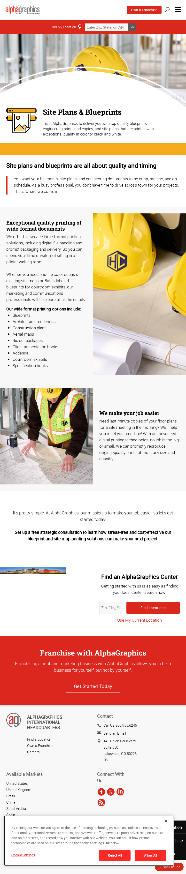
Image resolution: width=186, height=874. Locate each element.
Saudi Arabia (16, 808)
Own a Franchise (144, 10)
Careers (33, 751)
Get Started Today (93, 686)
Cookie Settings (23, 855)
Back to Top (171, 867)
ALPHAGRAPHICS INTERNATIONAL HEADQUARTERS (44, 722)
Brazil (10, 795)
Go (132, 27)
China (10, 802)
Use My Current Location (139, 620)
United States (17, 783)
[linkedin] (120, 792)
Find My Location (63, 27)
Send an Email (114, 733)
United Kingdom (18, 789)
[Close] (166, 821)
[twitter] (111, 792)
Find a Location (39, 739)
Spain (10, 814)
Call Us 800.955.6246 (120, 725)
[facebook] (101, 792)
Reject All (115, 855)
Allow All (150, 855)
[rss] (101, 802)
